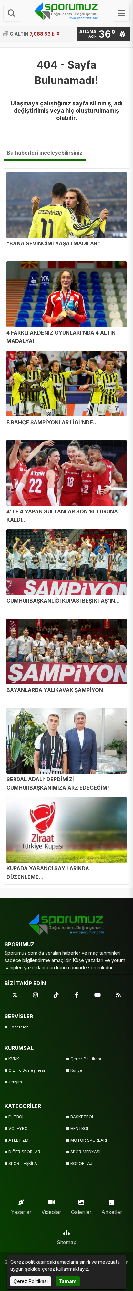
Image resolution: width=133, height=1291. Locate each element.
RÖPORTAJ (81, 1163)
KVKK (13, 1058)
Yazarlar (21, 1212)
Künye (76, 1070)
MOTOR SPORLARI (88, 1140)
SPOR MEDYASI (85, 1151)
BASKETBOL (82, 1116)
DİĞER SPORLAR (24, 1151)
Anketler (111, 1212)
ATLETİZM (18, 1140)
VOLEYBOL (19, 1128)
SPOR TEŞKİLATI (24, 1163)
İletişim (15, 1082)
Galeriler (81, 1212)
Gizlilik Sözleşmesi (26, 1070)
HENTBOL (79, 1128)
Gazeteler (18, 1027)
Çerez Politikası (85, 1058)
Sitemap (67, 1242)
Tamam (68, 1281)
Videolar (51, 1212)
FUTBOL (16, 1116)
